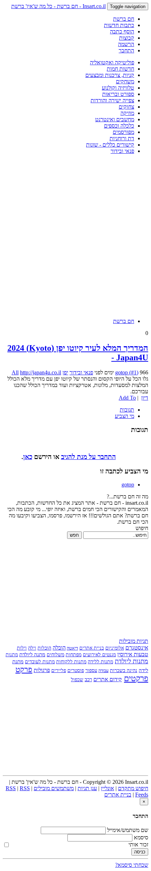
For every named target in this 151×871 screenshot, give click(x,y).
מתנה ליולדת (32, 654)
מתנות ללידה (100, 661)
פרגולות (42, 670)
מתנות (12, 654)
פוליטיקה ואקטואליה (112, 62)
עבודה (103, 670)
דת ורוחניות (122, 138)
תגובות (127, 410)
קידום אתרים (107, 679)
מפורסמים (123, 132)
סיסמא (141, 837)
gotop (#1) (126, 372)
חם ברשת (123, 19)
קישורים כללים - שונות (110, 145)
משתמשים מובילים (54, 788)
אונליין (107, 788)
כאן (27, 456)
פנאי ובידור (122, 151)
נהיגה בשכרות (123, 670)
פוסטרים (75, 670)
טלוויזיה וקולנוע (118, 88)
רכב (88, 679)
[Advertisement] (75, 235)
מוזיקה (127, 113)
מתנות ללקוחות (71, 661)
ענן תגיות (87, 788)
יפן (65, 372)
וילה (32, 648)
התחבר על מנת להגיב (88, 456)
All (15, 372)
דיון (144, 398)
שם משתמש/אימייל (127, 830)
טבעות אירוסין (132, 654)
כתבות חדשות (119, 25)
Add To (127, 398)
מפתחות (73, 654)
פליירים (58, 670)
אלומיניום (114, 648)
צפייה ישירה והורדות (112, 100)
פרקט (23, 669)
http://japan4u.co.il (40, 372)
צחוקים (126, 107)
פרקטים (136, 678)
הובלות (44, 648)
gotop (128, 485)
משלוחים (55, 654)
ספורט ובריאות (118, 94)
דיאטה (72, 648)
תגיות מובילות (133, 641)
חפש (74, 535)
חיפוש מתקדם (133, 788)
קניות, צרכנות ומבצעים (109, 75)
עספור (91, 670)
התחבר (126, 50)
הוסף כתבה (122, 31)
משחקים (125, 81)
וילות (22, 648)
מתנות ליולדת (131, 661)
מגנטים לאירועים (99, 654)
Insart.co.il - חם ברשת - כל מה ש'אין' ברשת (58, 6)
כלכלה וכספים (119, 126)
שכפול (77, 679)
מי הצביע (124, 416)
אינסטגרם (136, 647)
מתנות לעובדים (40, 661)
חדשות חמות (120, 69)
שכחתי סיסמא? (131, 865)
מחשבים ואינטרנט (114, 119)
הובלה (59, 647)
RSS (11, 788)
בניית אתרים (91, 648)
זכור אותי (138, 844)
